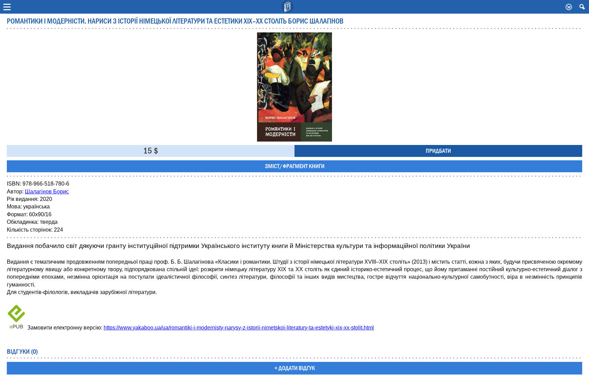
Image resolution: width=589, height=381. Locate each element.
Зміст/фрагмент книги (294, 166)
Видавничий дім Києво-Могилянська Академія (287, 6)
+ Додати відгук (294, 368)
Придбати (438, 151)
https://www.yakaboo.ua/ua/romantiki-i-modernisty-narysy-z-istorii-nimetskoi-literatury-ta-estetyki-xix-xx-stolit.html (239, 328)
